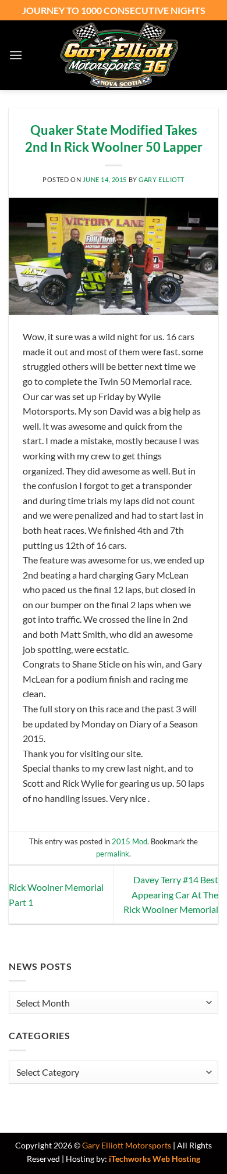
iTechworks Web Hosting (154, 1159)
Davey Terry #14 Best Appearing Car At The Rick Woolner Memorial (170, 894)
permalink (112, 853)
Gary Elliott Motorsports (126, 1145)
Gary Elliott (162, 179)
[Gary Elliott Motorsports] (118, 55)
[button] (16, 55)
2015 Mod (129, 841)
